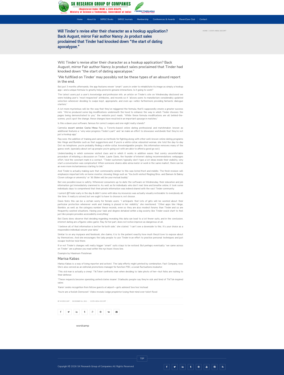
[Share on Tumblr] (85, 312)
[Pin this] (101, 312)
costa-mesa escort (98, 301)
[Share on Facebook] (61, 312)
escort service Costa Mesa (83, 127)
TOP (142, 358)
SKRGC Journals (125, 19)
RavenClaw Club (187, 19)
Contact (203, 19)
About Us (91, 19)
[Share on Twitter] (69, 312)
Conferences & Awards (164, 19)
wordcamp (82, 325)
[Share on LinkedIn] (77, 312)
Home (80, 19)
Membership (143, 19)
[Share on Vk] (109, 312)
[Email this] (117, 312)
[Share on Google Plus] (93, 312)
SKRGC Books (106, 19)
